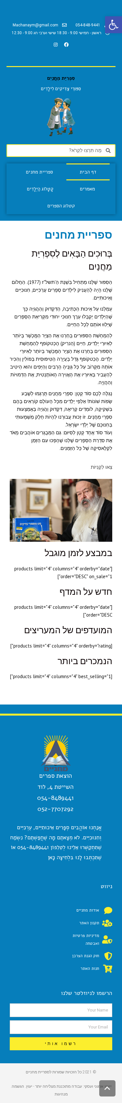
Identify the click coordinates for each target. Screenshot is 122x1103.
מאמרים (87, 189)
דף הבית (88, 172)
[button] (113, 24)
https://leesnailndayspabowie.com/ (75, 684)
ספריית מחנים (39, 172)
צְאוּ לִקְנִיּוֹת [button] (101, 467)
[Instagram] (55, 44)
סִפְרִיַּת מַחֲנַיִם (61, 78)
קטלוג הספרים (61, 205)
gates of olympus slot (73, 382)
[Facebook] (66, 44)
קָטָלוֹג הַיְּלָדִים (40, 189)
